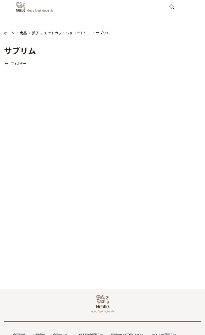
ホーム (9, 32)
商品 (23, 32)
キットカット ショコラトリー (67, 32)
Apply (171, 8)
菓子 (35, 32)
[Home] (36, 7)
